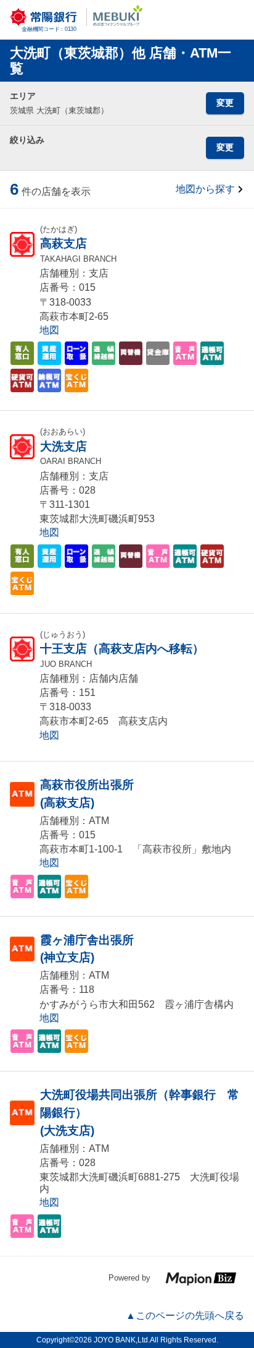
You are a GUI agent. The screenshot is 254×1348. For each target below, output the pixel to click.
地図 (49, 330)
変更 (225, 103)
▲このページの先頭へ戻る (185, 1315)
